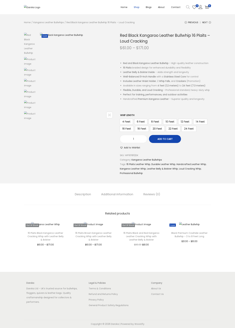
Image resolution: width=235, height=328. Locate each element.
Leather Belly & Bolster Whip (162, 168)
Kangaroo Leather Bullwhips (48, 22)
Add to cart (165, 139)
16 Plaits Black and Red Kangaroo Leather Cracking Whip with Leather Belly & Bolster (141, 236)
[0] (194, 7)
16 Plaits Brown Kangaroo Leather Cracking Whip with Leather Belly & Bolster (93, 236)
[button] (130, 147)
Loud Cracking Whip (190, 168)
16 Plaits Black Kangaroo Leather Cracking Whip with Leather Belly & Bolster (45, 236)
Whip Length (127, 115)
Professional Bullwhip (131, 173)
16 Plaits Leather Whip (138, 164)
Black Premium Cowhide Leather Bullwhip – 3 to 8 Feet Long (189, 234)
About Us (156, 288)
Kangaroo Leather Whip (133, 168)
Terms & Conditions (100, 288)
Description (83, 194)
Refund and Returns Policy (103, 294)
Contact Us (157, 294)
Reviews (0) (151, 194)
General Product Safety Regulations (109, 305)
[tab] (83, 194)
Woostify (139, 324)
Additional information (117, 194)
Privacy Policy (96, 299)
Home (27, 22)
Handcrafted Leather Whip (191, 164)
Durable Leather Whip (163, 164)
